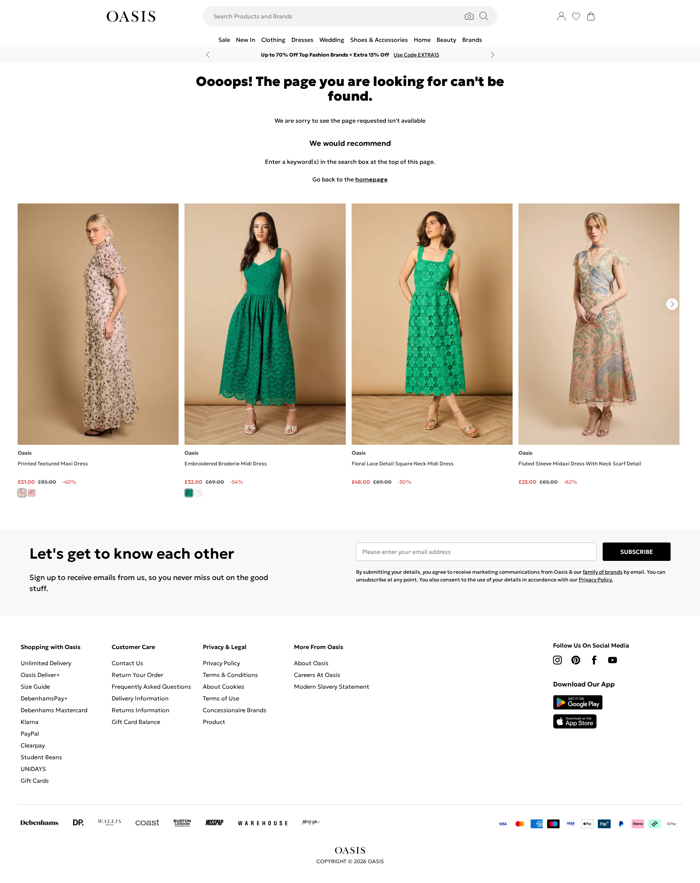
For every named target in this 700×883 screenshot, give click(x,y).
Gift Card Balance (136, 721)
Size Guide (35, 686)
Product (214, 721)
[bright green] (189, 493)
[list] (350, 354)
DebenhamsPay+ (44, 698)
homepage (371, 179)
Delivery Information (140, 698)
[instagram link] (557, 660)
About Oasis (311, 663)
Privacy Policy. (596, 579)
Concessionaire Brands (234, 710)
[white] (198, 493)
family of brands (602, 572)
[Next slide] (492, 55)
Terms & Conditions (230, 674)
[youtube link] (612, 660)
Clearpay (33, 745)
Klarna (30, 721)
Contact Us (127, 663)
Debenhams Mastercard (54, 710)
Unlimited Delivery (46, 663)
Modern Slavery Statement (331, 686)
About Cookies (223, 686)
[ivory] (22, 493)
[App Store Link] (578, 712)
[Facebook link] (594, 660)
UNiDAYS (33, 768)
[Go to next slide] (672, 304)
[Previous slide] (207, 55)
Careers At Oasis (317, 674)
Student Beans (41, 757)
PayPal (30, 733)
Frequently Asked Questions (151, 686)
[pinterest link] (575, 660)
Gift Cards (35, 780)
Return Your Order (137, 674)
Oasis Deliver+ (40, 674)
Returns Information (140, 710)
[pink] (32, 493)
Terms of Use (221, 698)
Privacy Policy (221, 663)
